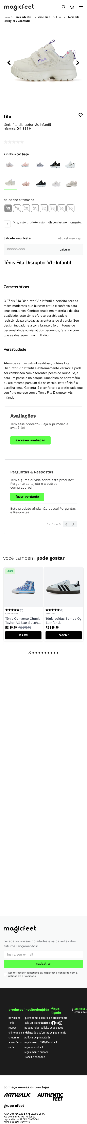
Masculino (43, 17)
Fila (58, 17)
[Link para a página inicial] (7, 17)
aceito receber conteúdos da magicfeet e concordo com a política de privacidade (42, 974)
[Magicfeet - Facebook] (53, 1024)
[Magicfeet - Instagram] (60, 1024)
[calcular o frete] (65, 249)
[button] (8, 208)
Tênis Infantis (22, 17)
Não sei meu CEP (69, 238)
